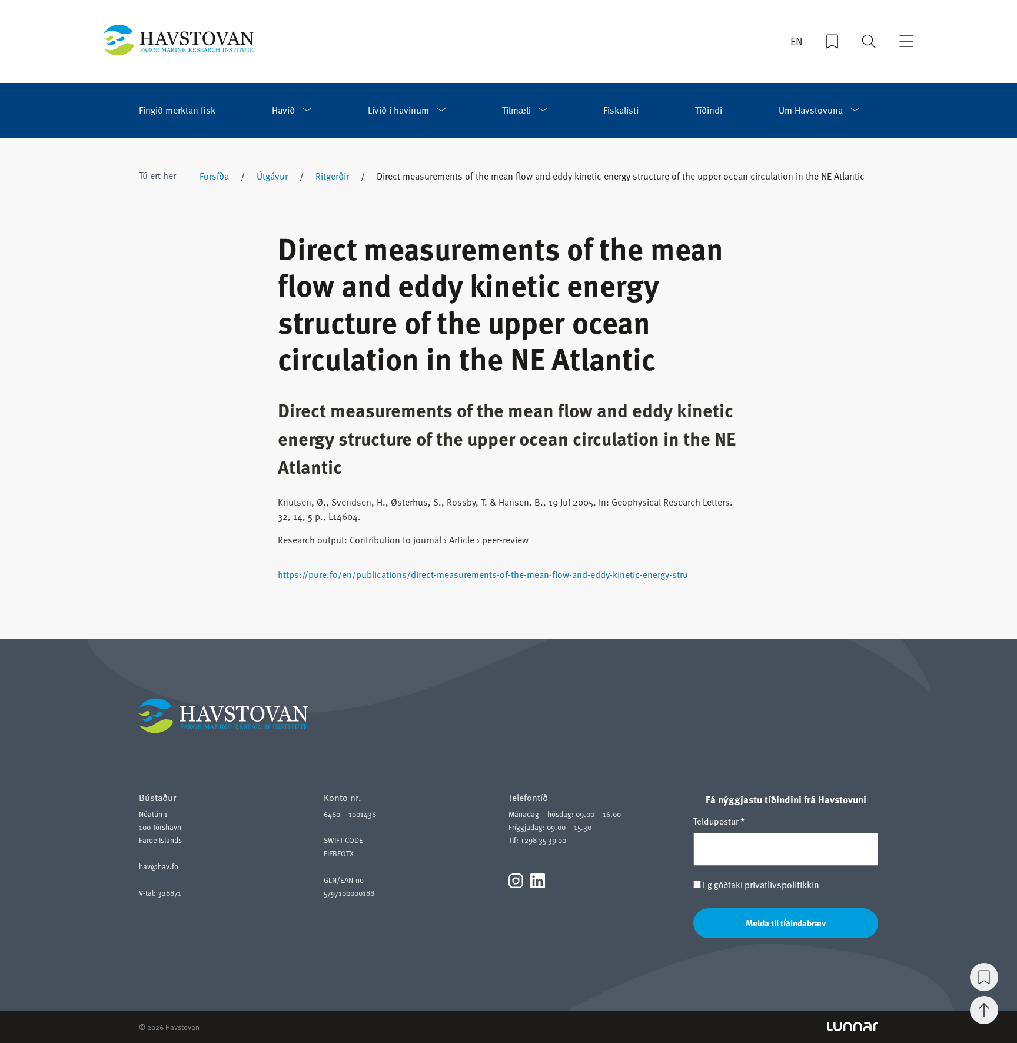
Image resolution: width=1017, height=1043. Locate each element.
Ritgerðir (332, 175)
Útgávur (272, 175)
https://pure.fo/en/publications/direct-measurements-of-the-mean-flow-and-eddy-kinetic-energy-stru (483, 573)
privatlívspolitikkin (782, 884)
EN (796, 41)
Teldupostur (719, 821)
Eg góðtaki (760, 884)
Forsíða (214, 175)
